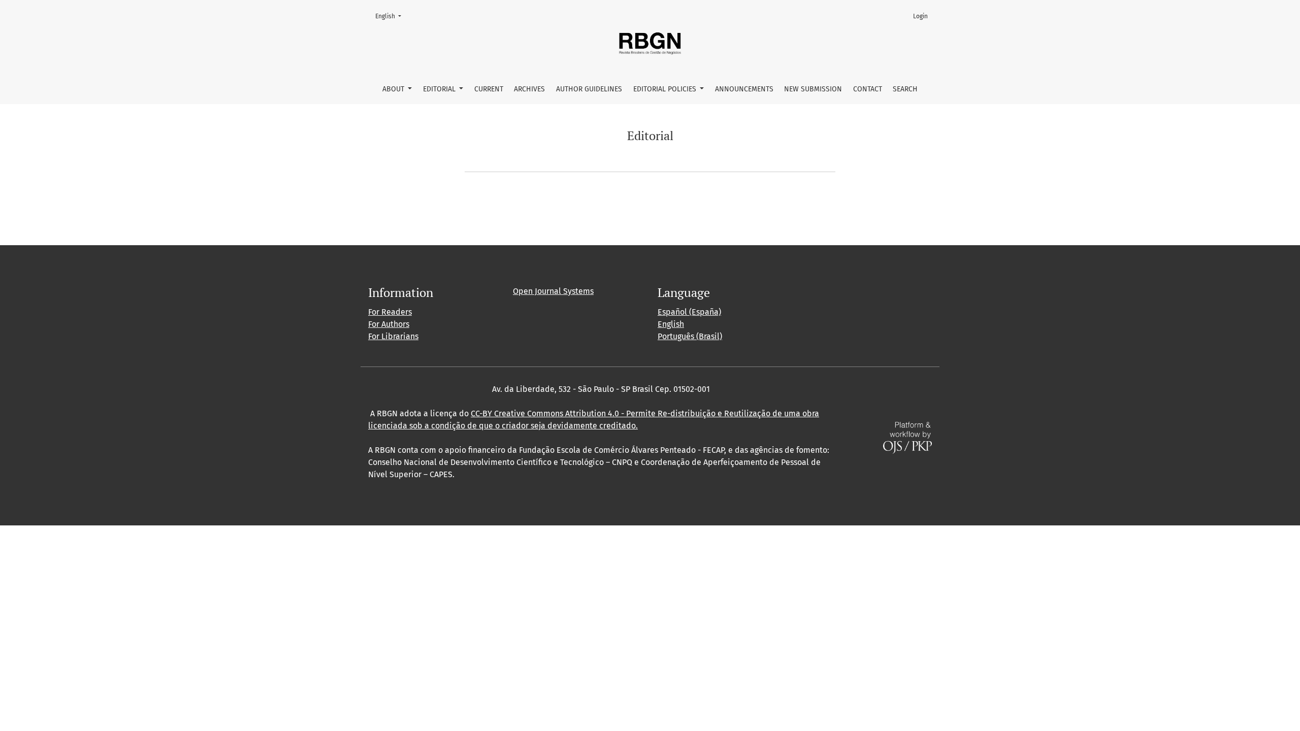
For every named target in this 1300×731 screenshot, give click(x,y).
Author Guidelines (589, 89)
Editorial (440, 89)
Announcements (744, 89)
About (394, 89)
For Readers (390, 312)
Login (920, 16)
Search (905, 89)
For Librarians (393, 336)
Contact (867, 89)
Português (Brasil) (690, 336)
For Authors (388, 324)
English (391, 16)
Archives (529, 89)
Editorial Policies (665, 89)
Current (488, 89)
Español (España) (689, 312)
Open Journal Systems (553, 291)
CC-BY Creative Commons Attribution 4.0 (545, 413)
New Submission (813, 89)
